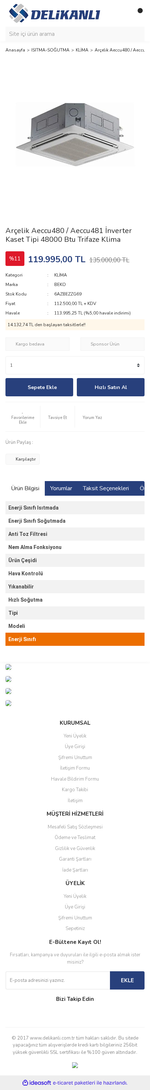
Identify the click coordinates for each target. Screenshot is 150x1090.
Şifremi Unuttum (75, 757)
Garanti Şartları (75, 859)
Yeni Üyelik (75, 736)
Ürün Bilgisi (25, 488)
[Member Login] (123, 13)
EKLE (127, 980)
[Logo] (54, 13)
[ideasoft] (36, 1082)
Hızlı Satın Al (111, 387)
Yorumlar (61, 488)
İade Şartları (75, 870)
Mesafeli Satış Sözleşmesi (75, 827)
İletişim (75, 800)
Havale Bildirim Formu (75, 779)
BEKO (60, 284)
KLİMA (60, 275)
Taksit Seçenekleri (106, 488)
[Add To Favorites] (22, 417)
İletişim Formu (75, 768)
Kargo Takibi (75, 789)
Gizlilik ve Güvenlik (75, 848)
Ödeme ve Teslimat (75, 837)
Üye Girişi (75, 746)
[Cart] (137, 13)
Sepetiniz (75, 928)
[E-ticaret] (74, 1082)
